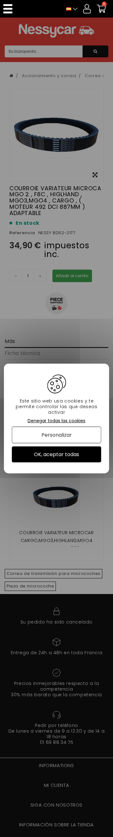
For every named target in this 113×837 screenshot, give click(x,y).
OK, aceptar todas (56, 454)
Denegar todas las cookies (56, 421)
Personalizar (56, 435)
